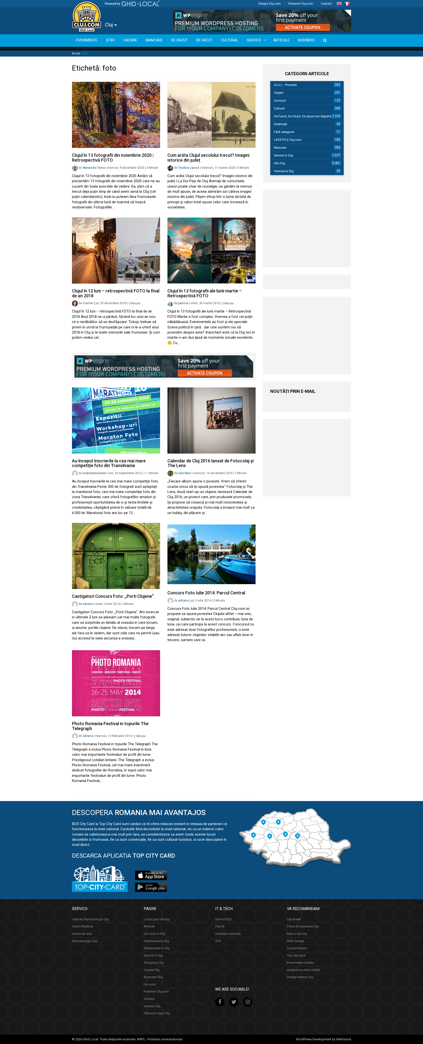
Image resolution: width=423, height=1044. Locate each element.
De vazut (150, 984)
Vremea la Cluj (284, 171)
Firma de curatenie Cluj (303, 926)
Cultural (279, 108)
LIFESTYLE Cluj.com (288, 140)
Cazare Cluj (151, 970)
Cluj (109, 25)
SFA (218, 941)
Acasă (76, 53)
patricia (183, 303)
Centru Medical (82, 926)
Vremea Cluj (152, 1006)
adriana (88, 604)
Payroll (219, 926)
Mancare (280, 147)
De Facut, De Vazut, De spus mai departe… (304, 116)
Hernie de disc (82, 934)
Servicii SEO (223, 919)
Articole (149, 926)
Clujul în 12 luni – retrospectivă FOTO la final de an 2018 (115, 293)
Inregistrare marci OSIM (303, 970)
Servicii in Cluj (283, 155)
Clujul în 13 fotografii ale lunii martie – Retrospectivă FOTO (204, 293)
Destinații (280, 124)
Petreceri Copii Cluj (157, 1013)
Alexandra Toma (94, 167)
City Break (294, 919)
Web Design (295, 941)
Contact (326, 3)
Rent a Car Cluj (297, 934)
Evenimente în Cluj (156, 941)
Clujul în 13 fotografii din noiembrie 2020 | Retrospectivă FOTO (113, 158)
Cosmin (88, 303)
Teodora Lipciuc (189, 167)
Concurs (280, 100)
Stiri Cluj (279, 163)
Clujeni (278, 93)
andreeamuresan (94, 473)
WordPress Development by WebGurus (323, 1039)
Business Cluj (153, 977)
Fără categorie (284, 132)
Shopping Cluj (154, 962)
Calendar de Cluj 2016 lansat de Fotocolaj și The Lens (210, 463)
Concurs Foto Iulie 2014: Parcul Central (206, 592)
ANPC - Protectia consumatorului (160, 1039)
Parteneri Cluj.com (300, 3)
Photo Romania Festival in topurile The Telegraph (110, 726)
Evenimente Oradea (300, 962)
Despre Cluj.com (269, 3)
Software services (228, 934)
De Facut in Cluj (154, 934)
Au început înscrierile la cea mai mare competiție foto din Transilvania (109, 463)
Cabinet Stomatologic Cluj (90, 919)
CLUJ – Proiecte (285, 85)
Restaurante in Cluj (157, 948)
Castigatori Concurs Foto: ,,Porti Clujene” (113, 596)
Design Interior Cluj (300, 977)
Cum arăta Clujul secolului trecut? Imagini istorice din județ (208, 158)
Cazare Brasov (297, 948)
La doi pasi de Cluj (157, 919)
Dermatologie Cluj (84, 941)
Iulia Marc (184, 473)
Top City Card (296, 955)
